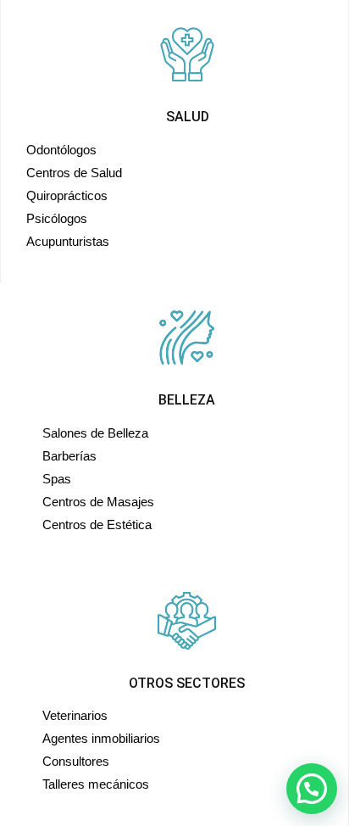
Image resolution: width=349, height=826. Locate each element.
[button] (311, 788)
